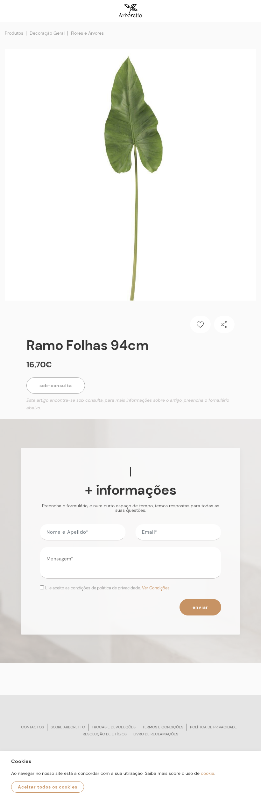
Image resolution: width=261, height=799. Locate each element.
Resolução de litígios (105, 734)
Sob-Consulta (55, 385)
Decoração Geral (47, 33)
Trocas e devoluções (114, 727)
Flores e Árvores (87, 33)
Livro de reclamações (155, 734)
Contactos (32, 727)
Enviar (200, 607)
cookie (207, 773)
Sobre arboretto (68, 727)
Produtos (14, 33)
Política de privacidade (213, 727)
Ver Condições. (156, 588)
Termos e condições (162, 727)
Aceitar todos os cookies (47, 787)
